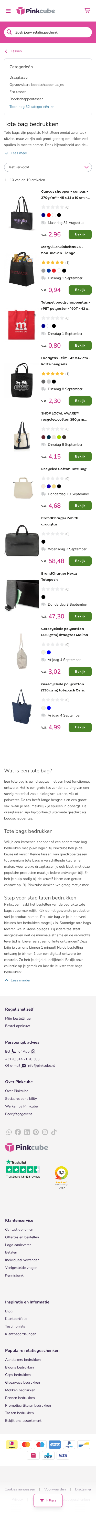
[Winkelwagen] (87, 10)
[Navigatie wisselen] (8, 11)
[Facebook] (18, 1132)
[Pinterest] (36, 1132)
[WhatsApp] (9, 1132)
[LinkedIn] (27, 1132)
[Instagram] (45, 1132)
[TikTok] (54, 1132)
